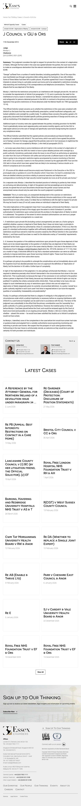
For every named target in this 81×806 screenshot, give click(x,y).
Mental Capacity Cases (11, 24)
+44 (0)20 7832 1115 (24, 350)
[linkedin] (64, 744)
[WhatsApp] (70, 42)
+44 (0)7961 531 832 (24, 351)
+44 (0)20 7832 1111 (12, 744)
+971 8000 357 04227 (13, 760)
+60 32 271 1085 (17, 769)
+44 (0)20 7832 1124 (59, 350)
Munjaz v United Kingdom (28, 249)
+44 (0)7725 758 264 (59, 351)
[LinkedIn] (67, 42)
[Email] (74, 42)
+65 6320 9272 (11, 750)
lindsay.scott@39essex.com (26, 353)
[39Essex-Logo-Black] (11, 4)
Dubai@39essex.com (14, 763)
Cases (20, 17)
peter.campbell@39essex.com (61, 353)
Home (5, 17)
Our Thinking (12, 17)
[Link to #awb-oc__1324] (75, 6)
